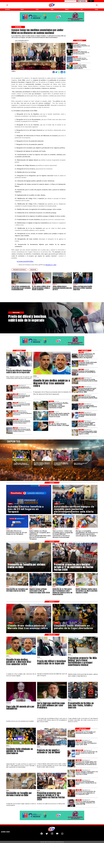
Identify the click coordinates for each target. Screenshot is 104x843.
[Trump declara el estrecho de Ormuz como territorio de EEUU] (75, 415)
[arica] (75, 355)
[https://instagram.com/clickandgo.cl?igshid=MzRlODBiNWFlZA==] (52, 834)
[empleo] (75, 406)
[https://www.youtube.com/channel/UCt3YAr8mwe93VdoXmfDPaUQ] (57, 834)
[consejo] (9, 388)
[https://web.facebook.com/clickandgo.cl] (42, 834)
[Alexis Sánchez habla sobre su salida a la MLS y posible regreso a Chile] (75, 432)
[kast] (9, 422)
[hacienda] (9, 397)
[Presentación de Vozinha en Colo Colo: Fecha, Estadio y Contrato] (83, 698)
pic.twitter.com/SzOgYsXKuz (25, 261)
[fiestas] (75, 389)
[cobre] (9, 413)
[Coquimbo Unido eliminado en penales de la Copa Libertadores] (75, 363)
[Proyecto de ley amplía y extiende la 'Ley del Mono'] (75, 372)
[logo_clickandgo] (52, 7)
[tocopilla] (75, 381)
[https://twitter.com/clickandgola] (47, 834)
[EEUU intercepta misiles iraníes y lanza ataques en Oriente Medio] (70, 59)
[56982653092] (62, 834)
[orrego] (52, 698)
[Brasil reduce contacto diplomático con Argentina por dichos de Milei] (70, 46)
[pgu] (75, 424)
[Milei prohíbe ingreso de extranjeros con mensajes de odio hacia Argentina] (70, 53)
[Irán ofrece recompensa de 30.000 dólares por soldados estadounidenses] (9, 430)
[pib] (9, 405)
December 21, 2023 (51, 264)
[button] (19, 269)
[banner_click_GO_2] (52, 21)
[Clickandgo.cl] (7, 6)
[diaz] (52, 374)
